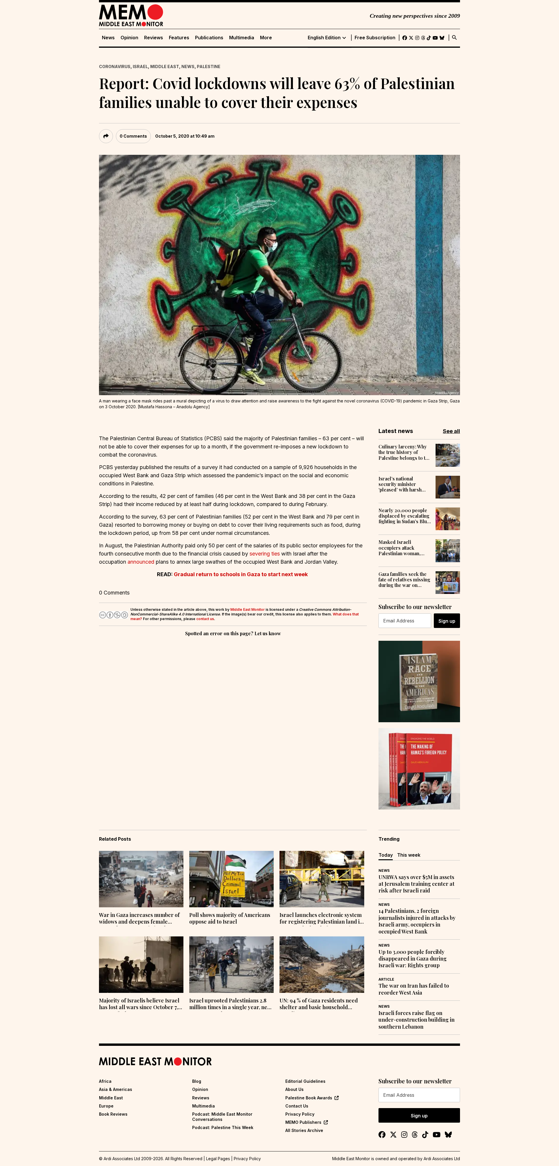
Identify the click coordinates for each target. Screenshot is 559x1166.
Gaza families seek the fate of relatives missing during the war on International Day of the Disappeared (404, 579)
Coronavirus (114, 66)
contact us (205, 619)
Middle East (164, 66)
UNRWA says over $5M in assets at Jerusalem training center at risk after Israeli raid (416, 884)
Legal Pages (218, 1158)
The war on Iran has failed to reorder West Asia (413, 989)
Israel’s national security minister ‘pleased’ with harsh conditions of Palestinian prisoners (401, 484)
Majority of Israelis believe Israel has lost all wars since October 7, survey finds (139, 1004)
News (108, 37)
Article (386, 979)
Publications (209, 37)
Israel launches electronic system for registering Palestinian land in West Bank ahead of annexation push (321, 919)
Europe (106, 1105)
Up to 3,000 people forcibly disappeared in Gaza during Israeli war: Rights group (412, 959)
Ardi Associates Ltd (442, 1158)
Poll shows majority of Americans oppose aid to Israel (229, 918)
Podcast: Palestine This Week (222, 1127)
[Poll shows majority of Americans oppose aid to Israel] (231, 879)
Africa (105, 1081)
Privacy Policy (299, 1114)
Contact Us (296, 1105)
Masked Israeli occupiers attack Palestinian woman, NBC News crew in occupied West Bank (400, 547)
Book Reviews (113, 1114)
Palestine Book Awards (308, 1097)
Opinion (129, 37)
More (266, 37)
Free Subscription (375, 37)
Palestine (208, 66)
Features (179, 37)
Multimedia (241, 37)
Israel (140, 66)
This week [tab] (408, 855)
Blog (196, 1081)
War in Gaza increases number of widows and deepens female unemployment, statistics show (139, 919)
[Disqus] (233, 717)
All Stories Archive (304, 1130)
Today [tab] (385, 855)
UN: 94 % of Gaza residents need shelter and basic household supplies (319, 1004)
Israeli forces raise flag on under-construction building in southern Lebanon (416, 1020)
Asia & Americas (115, 1089)
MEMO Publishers (303, 1122)
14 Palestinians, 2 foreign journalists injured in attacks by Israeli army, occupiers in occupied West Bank (417, 921)
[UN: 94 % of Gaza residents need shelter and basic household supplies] (322, 964)
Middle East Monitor (247, 609)
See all (451, 431)
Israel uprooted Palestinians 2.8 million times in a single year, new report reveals (230, 1004)
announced (141, 562)
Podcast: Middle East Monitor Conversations (222, 1117)
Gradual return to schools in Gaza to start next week (241, 574)
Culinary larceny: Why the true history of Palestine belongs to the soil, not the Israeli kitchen (404, 452)
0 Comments (133, 136)
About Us (294, 1089)
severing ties (265, 554)
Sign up (446, 621)
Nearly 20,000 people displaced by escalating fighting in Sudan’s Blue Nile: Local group (403, 515)
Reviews (153, 37)
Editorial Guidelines (305, 1081)
